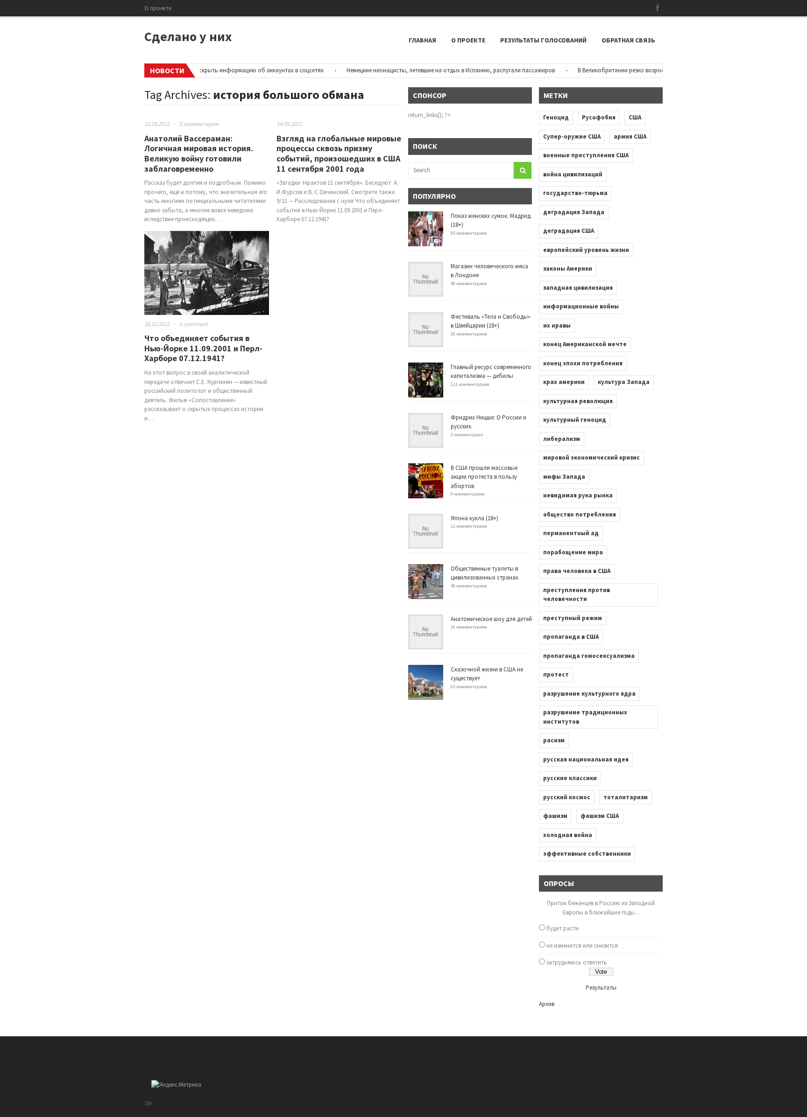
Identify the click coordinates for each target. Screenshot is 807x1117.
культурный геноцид (574, 420)
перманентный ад (571, 533)
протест (556, 674)
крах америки (564, 382)
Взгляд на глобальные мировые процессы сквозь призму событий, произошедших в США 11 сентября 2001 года (338, 153)
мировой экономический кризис (591, 457)
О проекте (157, 8)
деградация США (568, 231)
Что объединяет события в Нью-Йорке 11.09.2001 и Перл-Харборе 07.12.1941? (203, 348)
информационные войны (581, 306)
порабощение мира (573, 552)
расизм (554, 740)
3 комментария (199, 124)
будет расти (562, 928)
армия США (630, 136)
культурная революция (578, 401)
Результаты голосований (543, 40)
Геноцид (556, 117)
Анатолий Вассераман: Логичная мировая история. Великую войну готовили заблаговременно (198, 153)
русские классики (570, 778)
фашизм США (599, 816)
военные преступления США (586, 155)
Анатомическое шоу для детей (491, 619)
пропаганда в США (571, 637)
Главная (422, 40)
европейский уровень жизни (586, 250)
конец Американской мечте (585, 344)
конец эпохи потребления (583, 363)
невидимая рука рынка (578, 495)
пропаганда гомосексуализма (589, 656)
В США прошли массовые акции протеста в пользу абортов (484, 477)
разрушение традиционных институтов (585, 717)
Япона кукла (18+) (474, 518)
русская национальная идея (586, 759)
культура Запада (624, 382)
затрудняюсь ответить (576, 962)
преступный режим (572, 618)
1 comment (193, 324)
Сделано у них (188, 36)
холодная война (567, 835)
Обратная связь (628, 40)
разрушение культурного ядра (589, 694)
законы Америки (567, 268)
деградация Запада (573, 212)
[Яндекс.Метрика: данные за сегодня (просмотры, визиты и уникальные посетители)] (176, 1084)
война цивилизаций (572, 174)
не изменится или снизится (582, 945)
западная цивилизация (578, 288)
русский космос (566, 797)
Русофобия (599, 117)
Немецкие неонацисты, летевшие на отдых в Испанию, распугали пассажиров (434, 70)
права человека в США (576, 571)
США (635, 117)
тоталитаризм (625, 797)
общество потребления (579, 514)
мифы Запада (564, 477)
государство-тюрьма (575, 193)
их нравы (557, 325)
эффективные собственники (587, 854)
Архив (546, 1004)
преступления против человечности (576, 594)
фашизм (555, 816)
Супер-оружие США (572, 136)
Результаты (601, 987)
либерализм (561, 439)
